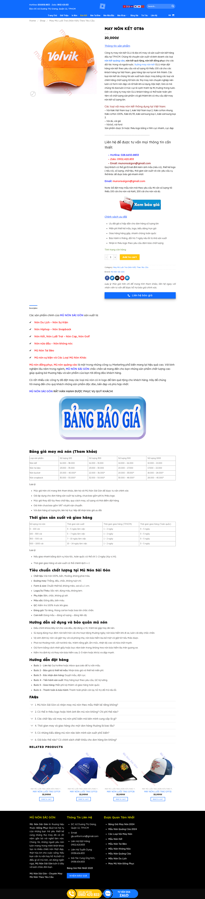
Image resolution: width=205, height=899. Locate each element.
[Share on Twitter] (112, 278)
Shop (42, 20)
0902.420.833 (63, 4)
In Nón (74, 15)
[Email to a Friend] (117, 278)
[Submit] (172, 6)
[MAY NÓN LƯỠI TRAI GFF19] (46, 769)
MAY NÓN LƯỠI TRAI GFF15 (158, 791)
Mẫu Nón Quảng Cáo (119, 853)
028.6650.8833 (44, 4)
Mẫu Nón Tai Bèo (117, 843)
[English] (128, 6)
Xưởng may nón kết (144, 64)
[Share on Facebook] (107, 278)
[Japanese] (139, 6)
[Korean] (135, 6)
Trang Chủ (52, 15)
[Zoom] (33, 94)
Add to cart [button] (46, 799)
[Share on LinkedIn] (127, 278)
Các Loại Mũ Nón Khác (71, 357)
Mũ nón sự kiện (43, 357)
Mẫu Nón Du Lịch (117, 858)
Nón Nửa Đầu (108, 15)
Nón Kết (83, 15)
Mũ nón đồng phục (40, 364)
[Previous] (29, 779)
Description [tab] (33, 308)
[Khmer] (132, 6)
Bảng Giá (134, 15)
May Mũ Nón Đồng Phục (121, 863)
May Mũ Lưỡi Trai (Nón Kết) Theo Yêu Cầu (72, 20)
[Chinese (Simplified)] (143, 6)
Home (32, 20)
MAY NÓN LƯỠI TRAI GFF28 (121, 791)
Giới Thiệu (64, 15)
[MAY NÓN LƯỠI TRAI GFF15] (158, 769)
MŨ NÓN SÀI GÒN (77, 368)
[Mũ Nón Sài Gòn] (102, 6)
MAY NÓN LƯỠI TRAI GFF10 (83, 791)
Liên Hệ (154, 15)
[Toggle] (32, 705)
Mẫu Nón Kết (115, 839)
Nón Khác (121, 15)
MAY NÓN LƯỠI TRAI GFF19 (46, 791)
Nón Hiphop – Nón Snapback (52, 329)
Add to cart (130, 257)
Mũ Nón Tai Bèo (44, 350)
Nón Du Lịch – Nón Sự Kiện (51, 322)
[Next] (175, 779)
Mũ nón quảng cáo (65, 364)
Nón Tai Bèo (95, 15)
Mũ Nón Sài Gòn (118, 272)
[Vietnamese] (124, 6)
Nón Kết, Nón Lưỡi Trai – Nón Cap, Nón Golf (62, 336)
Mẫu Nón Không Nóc (119, 848)
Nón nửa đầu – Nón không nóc (53, 343)
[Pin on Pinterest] (122, 278)
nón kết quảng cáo (115, 60)
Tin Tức (144, 15)
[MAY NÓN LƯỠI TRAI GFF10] (83, 769)
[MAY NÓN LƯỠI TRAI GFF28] (120, 769)
